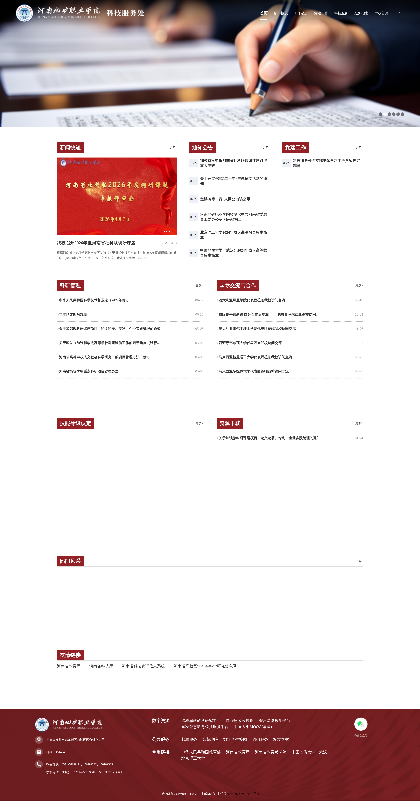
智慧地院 (210, 739)
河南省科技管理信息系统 (143, 666)
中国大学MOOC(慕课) (253, 727)
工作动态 (301, 13)
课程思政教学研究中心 (201, 720)
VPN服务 (260, 739)
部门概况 (281, 13)
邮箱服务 (189, 739)
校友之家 (281, 739)
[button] (380, 114)
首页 (264, 13)
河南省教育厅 (68, 666)
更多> (173, 147)
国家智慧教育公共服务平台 (205, 727)
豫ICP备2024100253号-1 (243, 794)
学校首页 (381, 13)
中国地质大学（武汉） (311, 752)
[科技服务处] (80, 21)
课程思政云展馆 (240, 720)
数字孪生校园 (235, 739)
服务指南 (361, 13)
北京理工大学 (193, 758)
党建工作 (321, 13)
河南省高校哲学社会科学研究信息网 (205, 666)
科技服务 (341, 13)
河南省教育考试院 (270, 752)
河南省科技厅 (101, 666)
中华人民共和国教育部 (201, 752)
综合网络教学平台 (274, 720)
